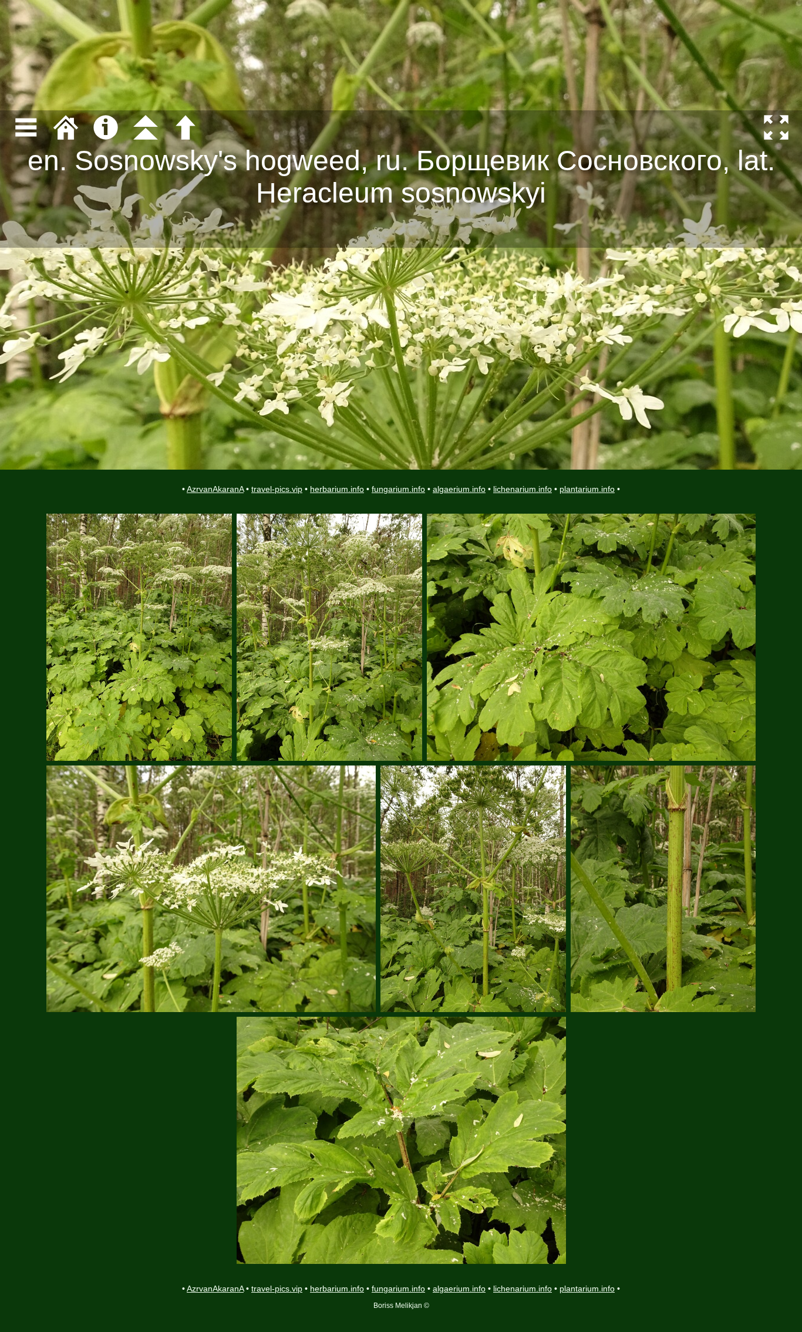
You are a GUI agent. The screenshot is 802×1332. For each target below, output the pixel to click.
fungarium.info (398, 489)
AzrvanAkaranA (215, 489)
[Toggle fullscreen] (776, 127)
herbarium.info (337, 489)
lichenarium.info (522, 489)
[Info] (106, 127)
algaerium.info (459, 489)
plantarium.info (587, 489)
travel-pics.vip (276, 489)
